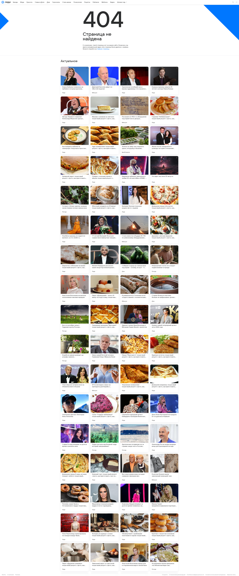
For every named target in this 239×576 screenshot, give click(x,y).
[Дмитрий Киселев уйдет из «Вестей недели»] (105, 81)
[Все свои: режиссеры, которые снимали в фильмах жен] (134, 468)
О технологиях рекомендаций (177, 574)
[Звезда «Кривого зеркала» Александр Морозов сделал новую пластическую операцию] (75, 110)
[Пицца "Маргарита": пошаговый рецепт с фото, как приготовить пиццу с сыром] (134, 349)
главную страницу (103, 49)
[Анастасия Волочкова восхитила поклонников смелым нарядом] (75, 289)
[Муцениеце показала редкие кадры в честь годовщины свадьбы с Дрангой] (105, 498)
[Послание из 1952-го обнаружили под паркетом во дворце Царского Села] (134, 110)
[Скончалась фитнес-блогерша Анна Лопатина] (75, 408)
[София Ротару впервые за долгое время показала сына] (75, 438)
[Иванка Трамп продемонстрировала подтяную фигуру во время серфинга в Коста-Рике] (164, 498)
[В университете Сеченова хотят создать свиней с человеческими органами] (134, 289)
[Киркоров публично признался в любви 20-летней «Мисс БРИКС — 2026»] (134, 170)
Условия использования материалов (215, 574)
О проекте (165, 574)
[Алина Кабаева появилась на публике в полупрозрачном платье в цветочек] (75, 81)
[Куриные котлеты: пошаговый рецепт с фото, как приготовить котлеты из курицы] (164, 349)
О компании (10, 574)
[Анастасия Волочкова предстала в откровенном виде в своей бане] (134, 557)
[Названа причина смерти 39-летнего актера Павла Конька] (164, 81)
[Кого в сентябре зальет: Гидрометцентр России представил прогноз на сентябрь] (75, 319)
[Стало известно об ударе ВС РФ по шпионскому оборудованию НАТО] (134, 230)
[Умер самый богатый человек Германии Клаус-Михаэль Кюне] (105, 349)
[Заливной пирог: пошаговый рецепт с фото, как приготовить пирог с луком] (75, 170)
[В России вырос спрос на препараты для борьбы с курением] (105, 378)
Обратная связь (231, 574)
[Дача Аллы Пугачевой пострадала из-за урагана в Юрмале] (164, 408)
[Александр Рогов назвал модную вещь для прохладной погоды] (164, 438)
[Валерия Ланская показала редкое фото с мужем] (134, 200)
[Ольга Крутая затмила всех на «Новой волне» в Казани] (75, 378)
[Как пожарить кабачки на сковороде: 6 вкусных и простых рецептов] (75, 140)
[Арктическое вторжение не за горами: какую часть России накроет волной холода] (134, 438)
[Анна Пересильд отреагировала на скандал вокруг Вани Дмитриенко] (75, 527)
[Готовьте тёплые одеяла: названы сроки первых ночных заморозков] (75, 200)
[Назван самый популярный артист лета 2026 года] (164, 319)
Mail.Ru (4, 574)
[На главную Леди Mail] (7, 2)
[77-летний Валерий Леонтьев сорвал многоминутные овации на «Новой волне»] (105, 230)
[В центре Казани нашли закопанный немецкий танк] (164, 468)
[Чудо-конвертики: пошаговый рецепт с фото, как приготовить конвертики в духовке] (105, 140)
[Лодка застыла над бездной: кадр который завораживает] (105, 438)
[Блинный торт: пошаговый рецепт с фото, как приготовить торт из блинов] (105, 468)
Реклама (17, 574)
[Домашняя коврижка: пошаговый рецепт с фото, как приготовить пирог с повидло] (164, 378)
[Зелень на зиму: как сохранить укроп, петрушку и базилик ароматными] (134, 140)
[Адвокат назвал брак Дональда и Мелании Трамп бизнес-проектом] (134, 319)
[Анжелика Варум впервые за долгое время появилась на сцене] (134, 498)
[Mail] (2, 2)
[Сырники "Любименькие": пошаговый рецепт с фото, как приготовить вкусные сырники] (164, 110)
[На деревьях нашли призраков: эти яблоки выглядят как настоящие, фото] (164, 557)
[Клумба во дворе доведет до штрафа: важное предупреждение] (75, 349)
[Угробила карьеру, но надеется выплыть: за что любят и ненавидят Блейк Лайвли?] (75, 230)
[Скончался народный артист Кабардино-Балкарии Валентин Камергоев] (134, 408)
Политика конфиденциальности (195, 574)
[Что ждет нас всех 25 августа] (164, 170)
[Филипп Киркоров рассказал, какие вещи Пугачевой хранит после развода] (105, 259)
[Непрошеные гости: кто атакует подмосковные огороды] (164, 259)
